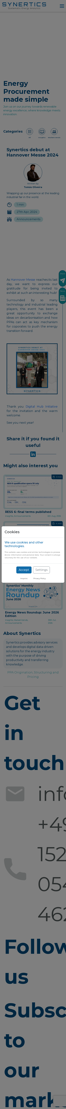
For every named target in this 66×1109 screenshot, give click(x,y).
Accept (24, 570)
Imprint (23, 578)
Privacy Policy (39, 578)
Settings (41, 570)
